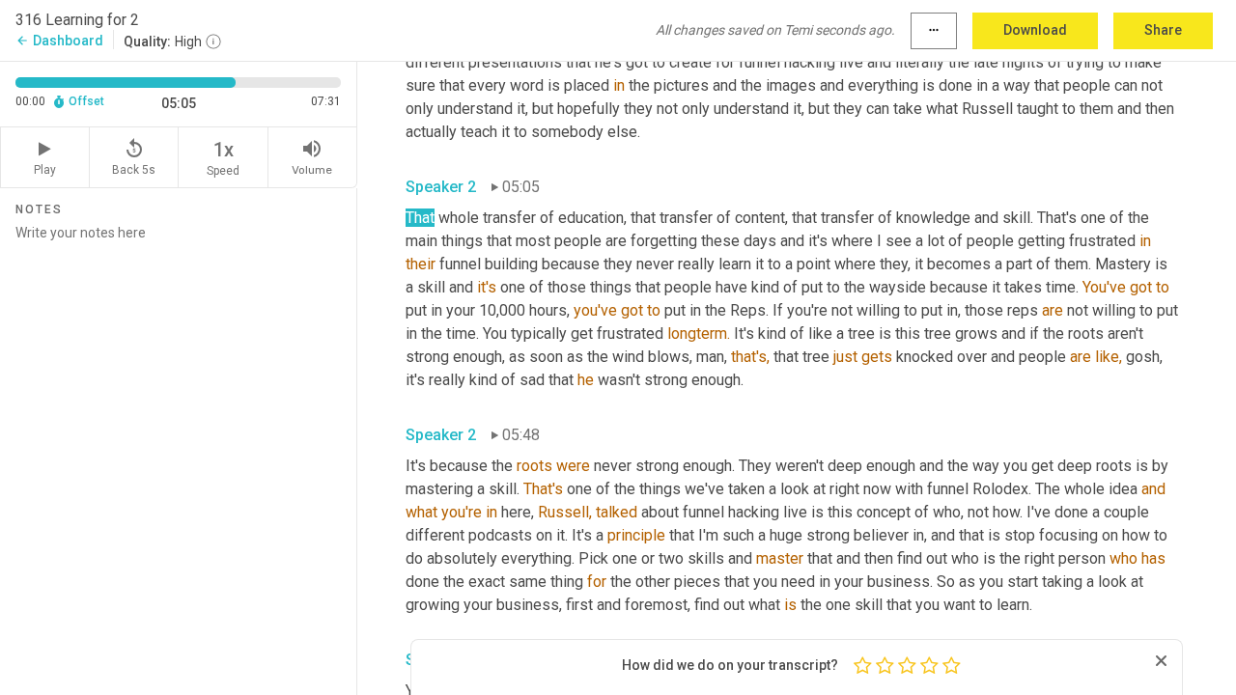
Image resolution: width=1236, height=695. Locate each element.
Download (1035, 30)
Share (1163, 30)
